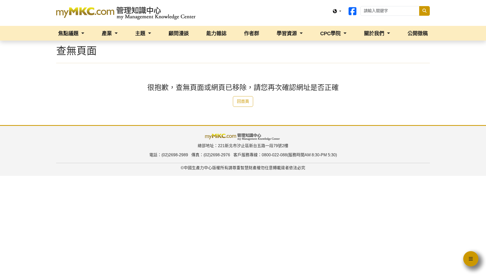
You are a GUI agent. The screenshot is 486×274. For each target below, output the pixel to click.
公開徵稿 (418, 33)
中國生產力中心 (198, 168)
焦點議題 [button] (69, 33)
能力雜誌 (216, 33)
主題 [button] (141, 33)
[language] (337, 11)
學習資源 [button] (287, 33)
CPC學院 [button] (331, 33)
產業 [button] (107, 33)
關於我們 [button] (375, 33)
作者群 (251, 33)
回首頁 (243, 101)
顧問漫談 (179, 33)
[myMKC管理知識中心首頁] (127, 12)
